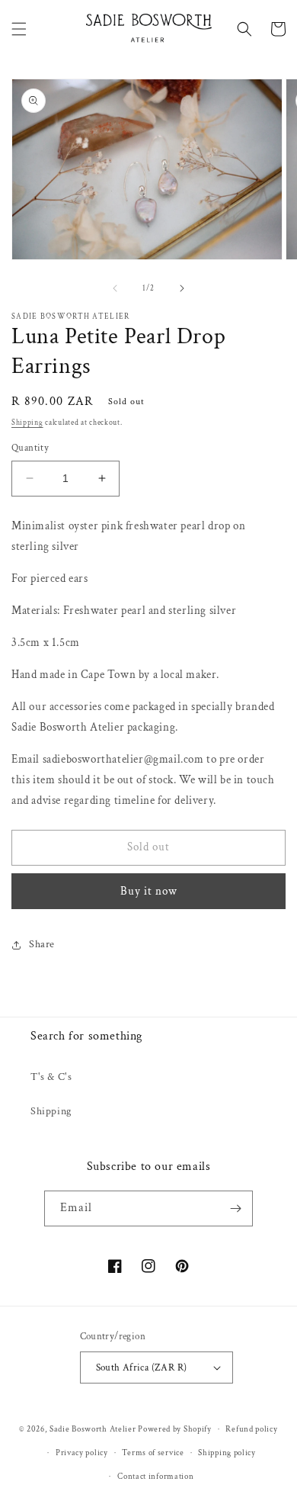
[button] (19, 29)
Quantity (30, 448)
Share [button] (42, 944)
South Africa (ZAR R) (141, 1367)
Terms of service (153, 1453)
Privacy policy (82, 1453)
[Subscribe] (235, 1208)
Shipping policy (227, 1453)
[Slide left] (115, 288)
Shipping (27, 423)
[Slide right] (182, 288)
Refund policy (251, 1429)
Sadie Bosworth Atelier (93, 1429)
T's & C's (51, 1077)
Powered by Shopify (175, 1429)
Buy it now (148, 891)
